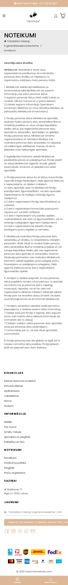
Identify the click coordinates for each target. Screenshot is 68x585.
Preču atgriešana (14, 473)
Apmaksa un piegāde (17, 437)
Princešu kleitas (13, 386)
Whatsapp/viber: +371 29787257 (37, 3)
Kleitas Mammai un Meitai (19, 381)
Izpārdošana (11, 391)
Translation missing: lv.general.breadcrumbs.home (21, 44)
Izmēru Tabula (12, 432)
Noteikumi (10, 458)
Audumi (8, 406)
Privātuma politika (15, 463)
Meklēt (8, 422)
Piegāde (9, 468)
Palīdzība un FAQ (14, 442)
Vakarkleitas (11, 396)
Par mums (10, 427)
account (55, 15)
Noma (8, 401)
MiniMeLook (10, 69)
